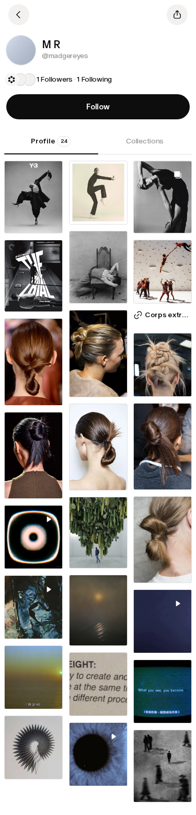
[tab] (51, 145)
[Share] (177, 14)
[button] (21, 50)
